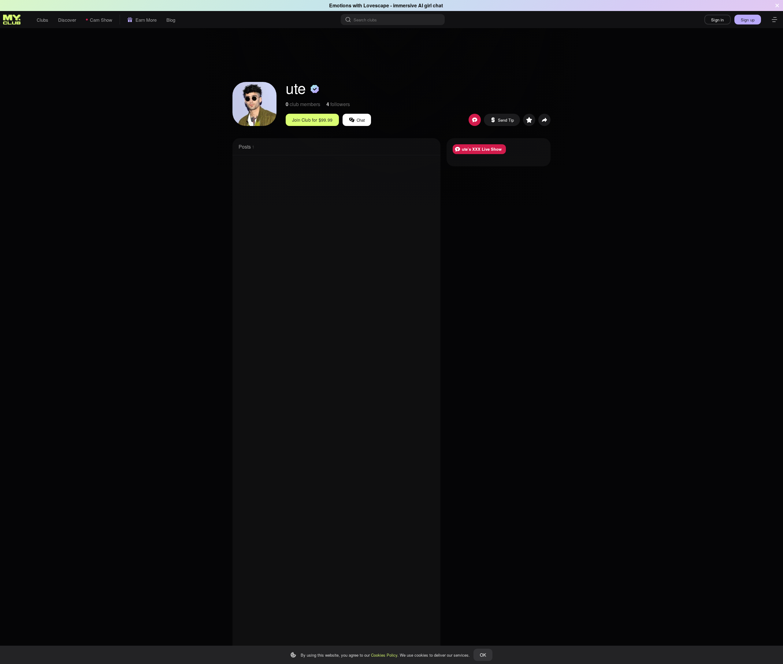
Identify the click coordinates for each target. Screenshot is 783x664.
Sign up (748, 20)
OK (483, 655)
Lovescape (376, 5)
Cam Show (101, 20)
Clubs (42, 20)
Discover (67, 20)
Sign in (717, 20)
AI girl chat (430, 5)
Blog (170, 20)
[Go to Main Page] (12, 19)
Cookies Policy (384, 655)
